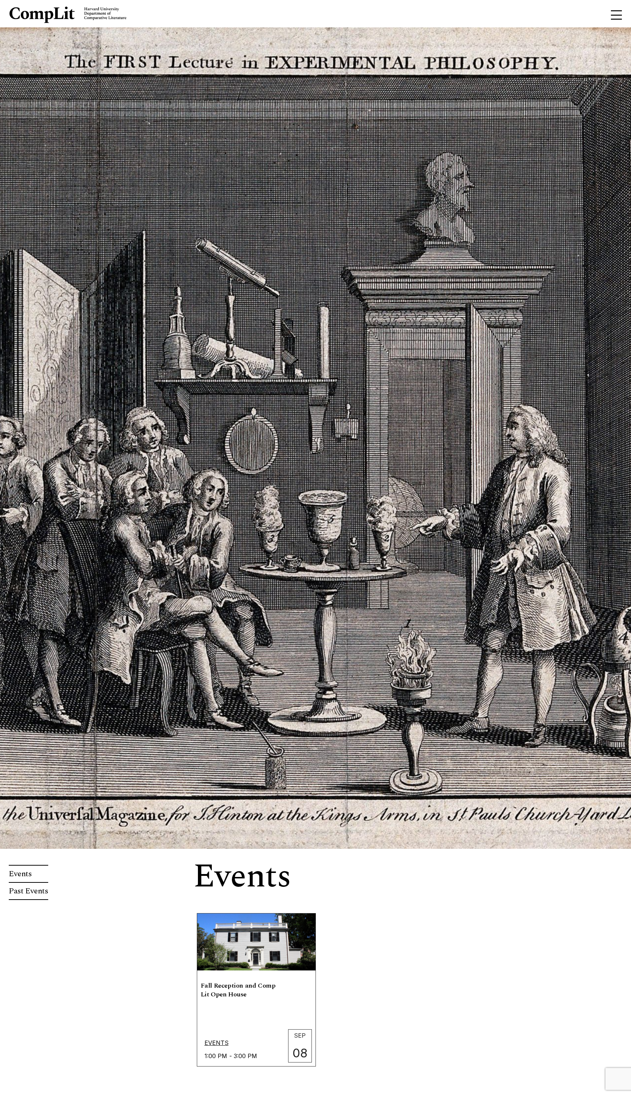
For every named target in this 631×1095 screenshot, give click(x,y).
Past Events (28, 891)
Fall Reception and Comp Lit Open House (238, 990)
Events (20, 874)
